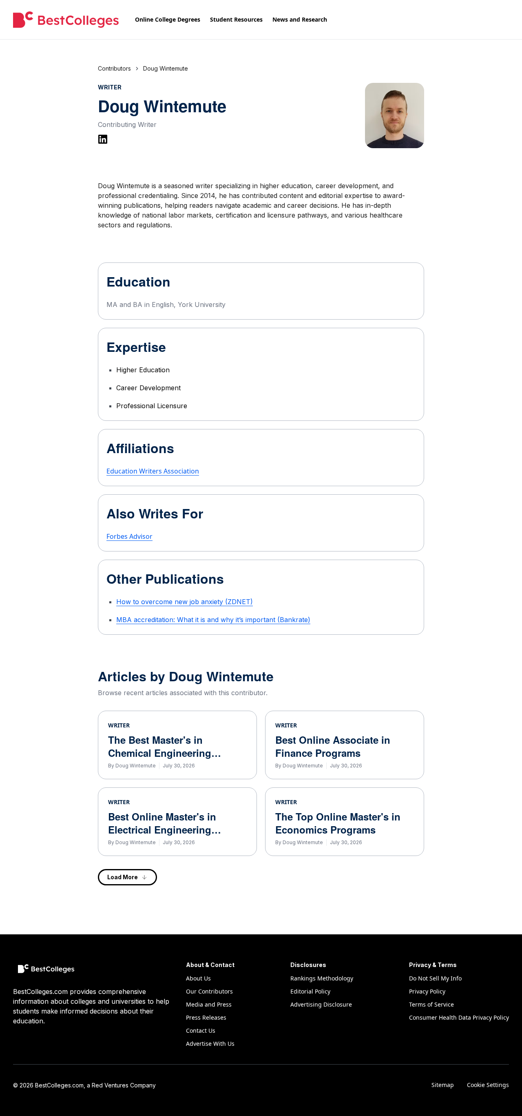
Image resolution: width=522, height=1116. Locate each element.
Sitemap (442, 1085)
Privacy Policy (427, 991)
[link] (165, 68)
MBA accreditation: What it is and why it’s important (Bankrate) (213, 620)
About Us (198, 978)
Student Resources (236, 19)
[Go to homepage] (66, 19)
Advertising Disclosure (321, 1004)
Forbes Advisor (129, 536)
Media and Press (209, 1004)
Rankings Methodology (321, 978)
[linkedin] (103, 139)
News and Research (299, 19)
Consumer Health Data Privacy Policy (459, 1017)
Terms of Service (431, 1004)
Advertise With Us (210, 1043)
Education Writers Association (152, 471)
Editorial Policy (310, 991)
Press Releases (206, 1017)
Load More (122, 877)
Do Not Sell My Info (435, 978)
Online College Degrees (167, 19)
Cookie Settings (488, 1085)
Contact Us (200, 1030)
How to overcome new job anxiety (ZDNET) (184, 602)
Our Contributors (209, 991)
